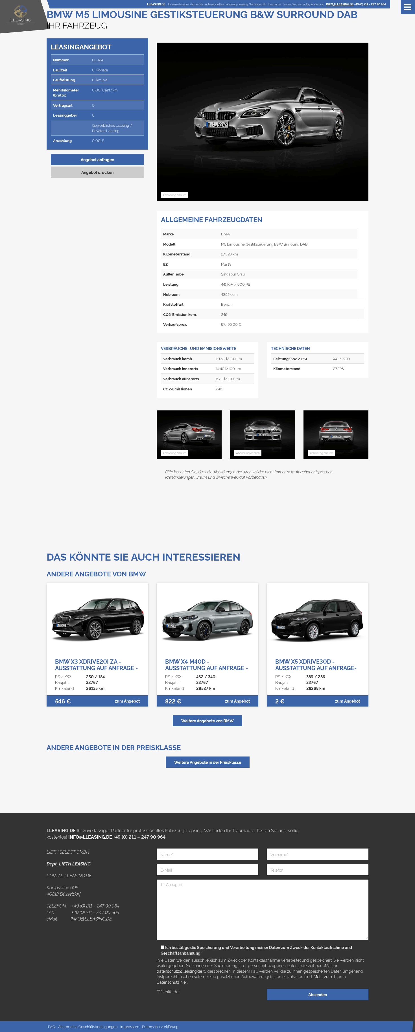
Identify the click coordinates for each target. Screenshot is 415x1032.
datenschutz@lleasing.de (180, 971)
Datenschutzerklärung (160, 1026)
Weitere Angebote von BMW (207, 720)
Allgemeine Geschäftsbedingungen (87, 1026)
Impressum (129, 1026)
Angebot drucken (97, 172)
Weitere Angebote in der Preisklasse (207, 762)
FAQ (51, 1026)
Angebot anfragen (97, 159)
